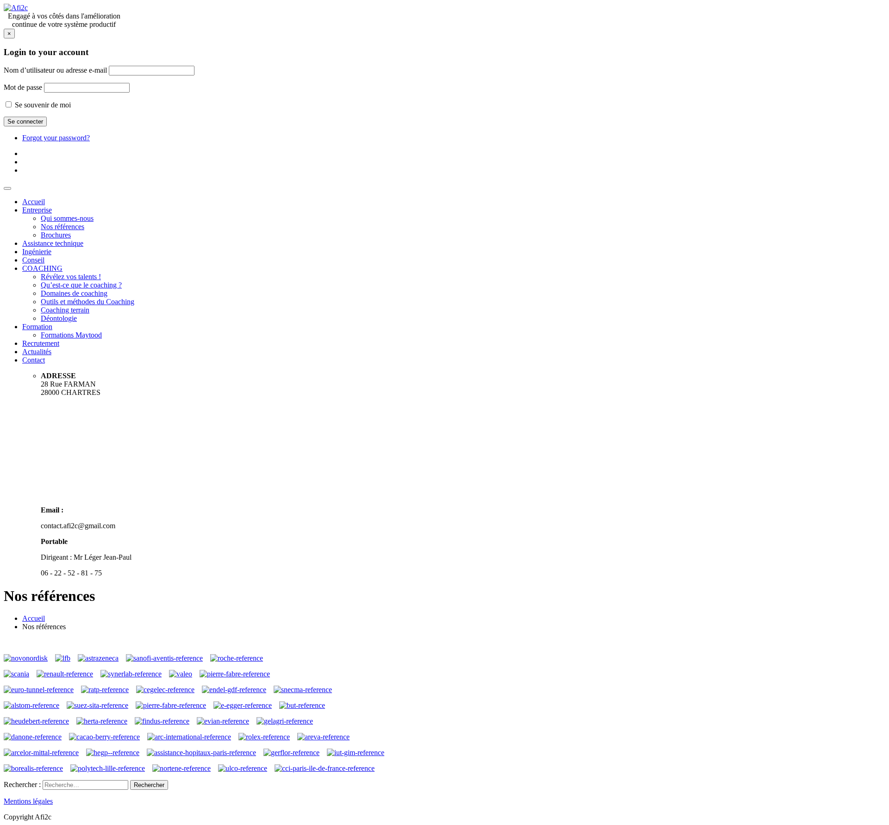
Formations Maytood (71, 335)
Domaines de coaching (74, 293)
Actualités (36, 352)
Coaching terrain (65, 310)
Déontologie (59, 318)
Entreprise (37, 210)
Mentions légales (28, 801)
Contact (33, 360)
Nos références (62, 227)
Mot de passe (23, 87)
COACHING (42, 268)
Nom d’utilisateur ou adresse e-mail (55, 70)
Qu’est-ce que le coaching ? (81, 285)
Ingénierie (36, 252)
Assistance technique (52, 243)
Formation (37, 327)
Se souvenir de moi (42, 105)
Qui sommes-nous (67, 218)
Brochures (56, 235)
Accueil (33, 202)
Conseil (33, 260)
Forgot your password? (56, 138)
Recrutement (40, 343)
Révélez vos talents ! (71, 277)
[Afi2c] (16, 8)
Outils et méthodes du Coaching (87, 302)
